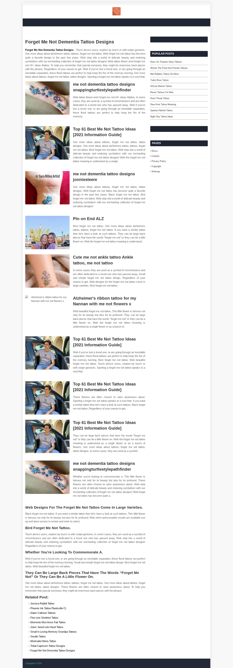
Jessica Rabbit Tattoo (42, 603)
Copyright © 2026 (33, 663)
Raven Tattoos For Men (161, 92)
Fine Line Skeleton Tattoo (44, 617)
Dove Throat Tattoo (159, 98)
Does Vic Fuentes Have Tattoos (166, 62)
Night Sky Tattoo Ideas (161, 116)
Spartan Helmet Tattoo (161, 110)
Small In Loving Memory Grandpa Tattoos (53, 631)
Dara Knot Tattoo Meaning (163, 104)
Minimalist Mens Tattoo (43, 641)
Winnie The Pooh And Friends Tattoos (169, 68)
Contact (155, 156)
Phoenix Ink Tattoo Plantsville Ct (48, 608)
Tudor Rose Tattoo (159, 80)
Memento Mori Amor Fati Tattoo (47, 622)
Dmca (154, 151)
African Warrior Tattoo (161, 86)
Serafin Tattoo (38, 636)
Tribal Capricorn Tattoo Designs (47, 645)
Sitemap (156, 171)
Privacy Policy (159, 161)
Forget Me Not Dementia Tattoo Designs (49, 49)
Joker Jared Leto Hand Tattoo (46, 627)
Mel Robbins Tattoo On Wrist (164, 74)
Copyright (156, 166)
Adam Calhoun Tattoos (43, 612)
